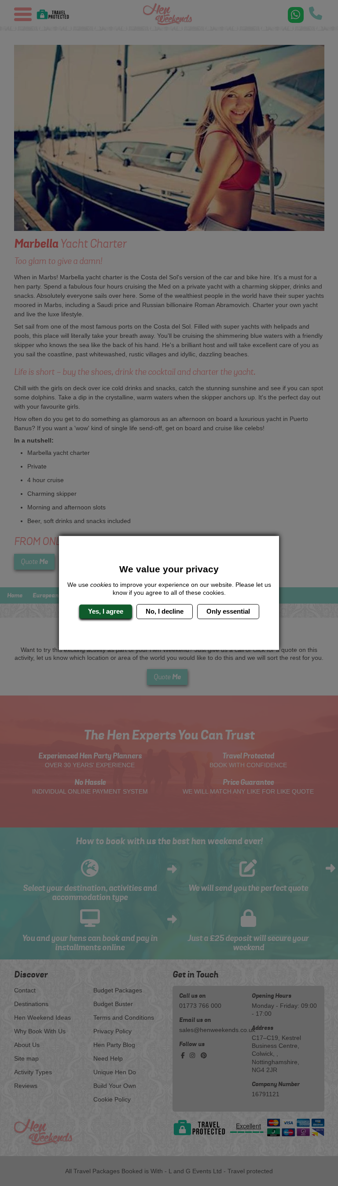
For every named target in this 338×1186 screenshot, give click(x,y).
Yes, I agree (105, 611)
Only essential (228, 611)
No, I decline (165, 611)
